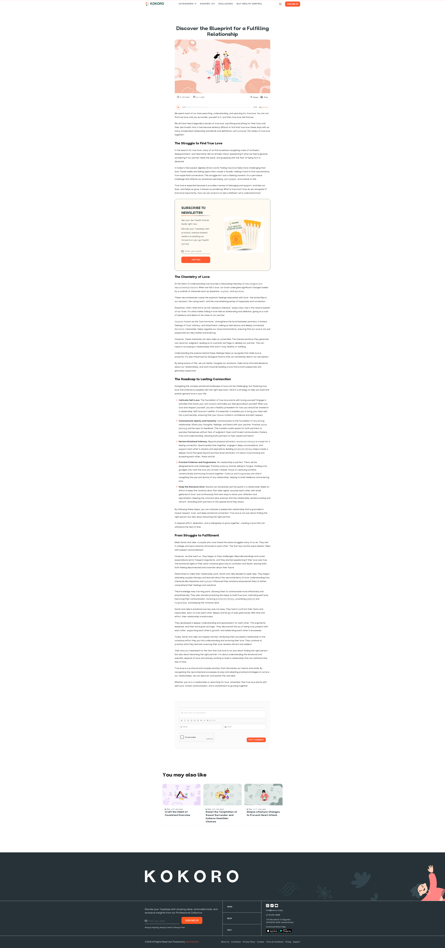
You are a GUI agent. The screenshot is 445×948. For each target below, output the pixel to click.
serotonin (239, 291)
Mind (229, 907)
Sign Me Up (192, 920)
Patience (229, 474)
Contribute (236, 942)
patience (224, 466)
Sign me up (292, 4)
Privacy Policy (249, 942)
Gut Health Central (249, 4)
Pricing (288, 942)
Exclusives (226, 4)
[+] (214, 720)
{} (210, 720)
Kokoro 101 (207, 4)
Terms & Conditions (274, 942)
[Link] (207, 720)
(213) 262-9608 (273, 915)
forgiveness (244, 474)
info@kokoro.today (274, 910)
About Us (225, 942)
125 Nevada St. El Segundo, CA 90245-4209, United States (280, 921)
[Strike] (191, 720)
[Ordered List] (194, 720)
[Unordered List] (198, 720)
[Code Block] (204, 720)
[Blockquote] (201, 720)
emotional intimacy (246, 442)
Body (229, 918)
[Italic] (185, 720)
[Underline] (188, 720)
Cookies (260, 942)
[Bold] (181, 720)
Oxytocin (179, 322)
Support (296, 942)
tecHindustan (192, 942)
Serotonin (179, 329)
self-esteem (230, 179)
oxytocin (225, 291)
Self (229, 930)
